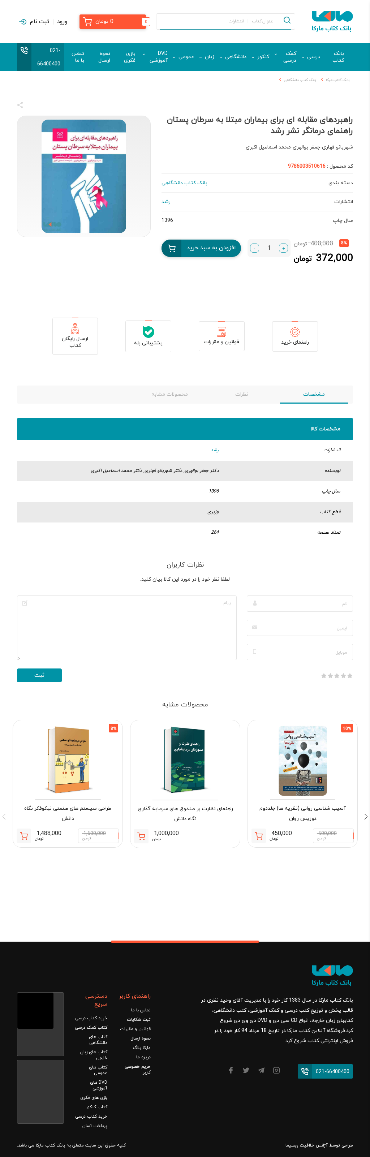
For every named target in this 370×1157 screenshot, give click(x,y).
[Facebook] (231, 1071)
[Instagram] (276, 1071)
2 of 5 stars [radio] (343, 675)
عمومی (186, 56)
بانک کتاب (338, 57)
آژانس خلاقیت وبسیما (306, 1145)
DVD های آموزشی (98, 1085)
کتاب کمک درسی (91, 1028)
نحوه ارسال (104, 57)
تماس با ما (78, 57)
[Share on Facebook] (33, 106)
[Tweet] (59, 106)
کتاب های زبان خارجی (93, 1055)
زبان (209, 56)
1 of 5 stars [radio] (350, 675)
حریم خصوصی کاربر (138, 1069)
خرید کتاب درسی (91, 1018)
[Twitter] (246, 1071)
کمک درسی (289, 57)
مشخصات (314, 394)
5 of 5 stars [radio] (324, 675)
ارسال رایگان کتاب (75, 342)
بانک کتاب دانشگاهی (300, 80)
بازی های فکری (93, 1098)
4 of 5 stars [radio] (330, 675)
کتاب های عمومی (98, 1070)
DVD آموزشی (159, 57)
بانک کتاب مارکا (337, 80)
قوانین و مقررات (221, 342)
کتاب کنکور (96, 1107)
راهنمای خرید (295, 342)
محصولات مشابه (169, 394)
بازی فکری (129, 57)
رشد (215, 450)
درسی (313, 56)
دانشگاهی (235, 56)
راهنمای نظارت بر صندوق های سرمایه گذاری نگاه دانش (185, 813)
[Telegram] (261, 1071)
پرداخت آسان (94, 1126)
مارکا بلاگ (142, 1048)
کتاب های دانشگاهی (98, 1040)
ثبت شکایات (139, 1020)
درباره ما (143, 1057)
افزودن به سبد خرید (211, 248)
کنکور (263, 56)
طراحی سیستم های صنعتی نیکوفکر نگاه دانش (67, 813)
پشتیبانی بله (148, 343)
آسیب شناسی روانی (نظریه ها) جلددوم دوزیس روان (302, 813)
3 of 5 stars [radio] (337, 675)
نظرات (241, 394)
